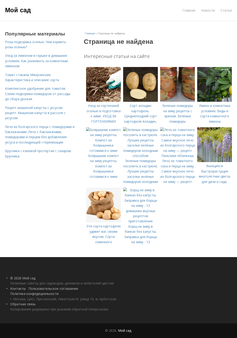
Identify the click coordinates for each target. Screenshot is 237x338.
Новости (208, 10)
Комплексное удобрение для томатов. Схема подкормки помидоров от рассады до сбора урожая (37, 93)
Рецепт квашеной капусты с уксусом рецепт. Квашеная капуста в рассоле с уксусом (35, 112)
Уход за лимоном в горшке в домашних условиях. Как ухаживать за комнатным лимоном (36, 60)
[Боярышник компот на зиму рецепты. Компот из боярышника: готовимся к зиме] (103, 150)
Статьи (226, 10)
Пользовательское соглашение (53, 288)
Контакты (18, 288)
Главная (188, 10)
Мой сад (18, 9)
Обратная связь (23, 304)
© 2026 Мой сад (22, 278)
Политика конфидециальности (34, 293)
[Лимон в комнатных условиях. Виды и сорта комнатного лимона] (214, 100)
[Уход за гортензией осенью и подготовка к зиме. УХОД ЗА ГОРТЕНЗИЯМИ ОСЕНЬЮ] (103, 100)
